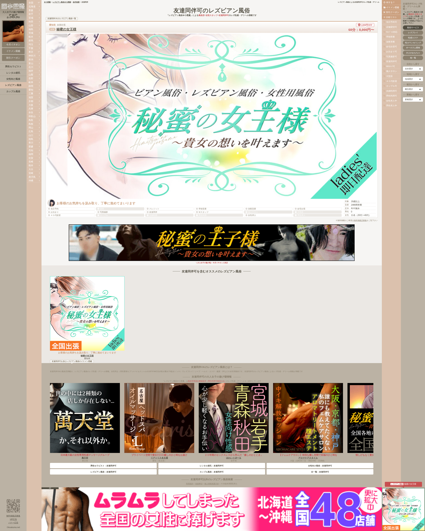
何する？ (390, 2)
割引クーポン (392, 12)
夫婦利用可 (391, 91)
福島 (31, 29)
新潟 (31, 59)
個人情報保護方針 (211, 484)
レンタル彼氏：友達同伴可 (212, 466)
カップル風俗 (13, 91)
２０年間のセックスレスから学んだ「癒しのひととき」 (234, 455)
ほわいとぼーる (233, 458)
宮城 (31, 17)
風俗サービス (413, 27)
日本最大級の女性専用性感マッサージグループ (85, 455)
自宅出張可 (391, 46)
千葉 (31, 48)
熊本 (31, 165)
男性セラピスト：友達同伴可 (103, 466)
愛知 (31, 89)
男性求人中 (391, 105)
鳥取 (31, 120)
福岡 (31, 154)
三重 (31, 93)
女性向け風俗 (13, 79)
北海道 (32, 6)
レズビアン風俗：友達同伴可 (103, 472)
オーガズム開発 (413, 48)
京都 (31, 101)
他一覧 (413, 58)
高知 (31, 150)
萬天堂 (85, 458)
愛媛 (31, 146)
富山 (31, 63)
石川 (31, 67)
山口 (31, 135)
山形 (31, 25)
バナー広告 (13, 523)
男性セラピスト (13, 66)
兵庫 (31, 108)
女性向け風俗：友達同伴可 (320, 466)
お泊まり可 (391, 51)
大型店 (389, 76)
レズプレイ (413, 32)
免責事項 (199, 484)
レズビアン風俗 (13, 85)
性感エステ (413, 38)
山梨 (31, 74)
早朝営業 (390, 37)
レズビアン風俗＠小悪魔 (62, 2)
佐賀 (31, 158)
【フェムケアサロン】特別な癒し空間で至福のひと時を (308, 455)
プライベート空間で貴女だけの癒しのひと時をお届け (159, 455)
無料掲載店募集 (360, 220)
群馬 (31, 40)
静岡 (31, 86)
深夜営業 (390, 42)
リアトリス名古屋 (159, 458)
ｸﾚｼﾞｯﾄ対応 (391, 32)
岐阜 (31, 82)
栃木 (31, 36)
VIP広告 (13, 519)
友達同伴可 (391, 61)
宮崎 (31, 173)
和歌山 (32, 116)
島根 (31, 124)
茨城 (31, 33)
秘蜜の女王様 (66, 29)
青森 (31, 10)
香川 (31, 142)
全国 (31, 2)
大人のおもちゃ (413, 53)
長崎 (31, 161)
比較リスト (391, 17)
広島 (31, 131)
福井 (31, 70)
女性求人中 (391, 100)
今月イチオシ (13, 44)
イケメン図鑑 (392, 7)
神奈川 (32, 55)
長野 (31, 78)
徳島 (31, 139)
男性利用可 (391, 96)
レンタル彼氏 (13, 72)
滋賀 (31, 97)
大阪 (31, 105)
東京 (31, 51)
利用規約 (189, 484)
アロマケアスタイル (308, 458)
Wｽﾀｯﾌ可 (390, 66)
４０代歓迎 (391, 81)
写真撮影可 (391, 56)
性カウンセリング (413, 43)
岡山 (31, 127)
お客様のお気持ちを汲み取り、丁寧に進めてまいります (87, 352)
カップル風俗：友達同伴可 (212, 472)
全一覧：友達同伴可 (320, 472)
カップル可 (391, 86)
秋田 (31, 21)
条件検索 (76, 2)
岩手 (31, 14)
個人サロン (391, 71)
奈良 (31, 112)
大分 (31, 169)
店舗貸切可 (391, 27)
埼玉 (31, 44)
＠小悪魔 (47, 2)
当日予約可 (391, 22)
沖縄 (31, 180)
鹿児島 (32, 177)
